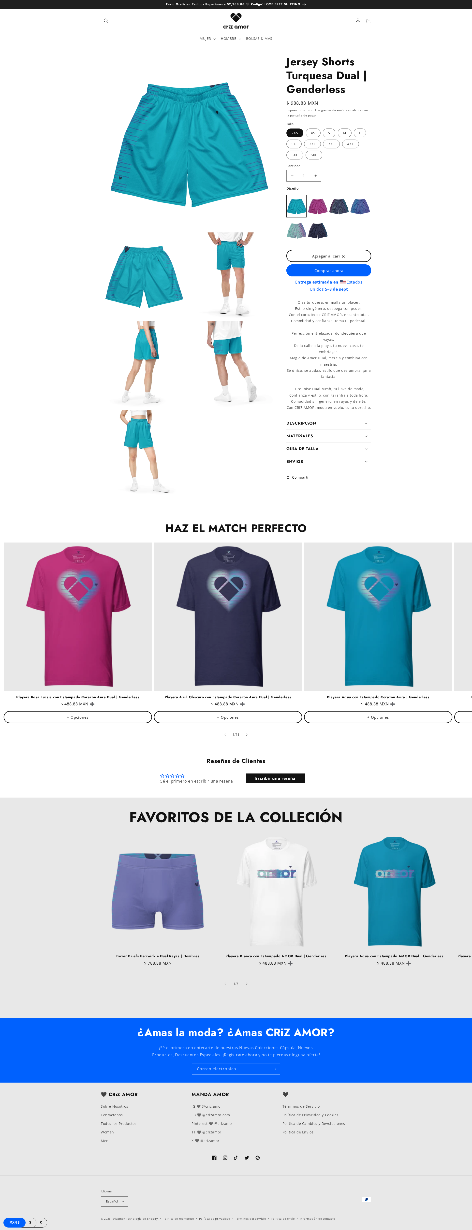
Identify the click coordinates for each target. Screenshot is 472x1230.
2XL (312, 144)
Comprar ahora (328, 270)
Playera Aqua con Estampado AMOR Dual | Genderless (394, 956)
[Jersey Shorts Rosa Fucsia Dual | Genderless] (318, 206)
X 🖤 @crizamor (205, 1140)
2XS (295, 132)
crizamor (119, 1218)
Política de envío (283, 1218)
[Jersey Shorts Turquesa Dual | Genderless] (296, 206)
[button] (106, 20)
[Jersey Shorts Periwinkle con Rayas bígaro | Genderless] (360, 206)
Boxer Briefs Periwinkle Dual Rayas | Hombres (157, 956)
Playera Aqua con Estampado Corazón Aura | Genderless (378, 697)
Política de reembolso (178, 1218)
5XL (295, 155)
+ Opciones (77, 717)
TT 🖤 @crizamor (206, 1132)
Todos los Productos (118, 1123)
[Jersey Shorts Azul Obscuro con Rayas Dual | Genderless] (339, 206)
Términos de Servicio (301, 1106)
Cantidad (293, 166)
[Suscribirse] (274, 1069)
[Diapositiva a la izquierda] (225, 734)
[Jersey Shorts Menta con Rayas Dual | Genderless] (296, 230)
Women (107, 1132)
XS (313, 132)
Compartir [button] (301, 477)
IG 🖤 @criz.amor (207, 1106)
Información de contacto (317, 1218)
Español (112, 1201)
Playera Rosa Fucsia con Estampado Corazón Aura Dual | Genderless (77, 697)
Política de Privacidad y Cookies (310, 1115)
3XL (331, 144)
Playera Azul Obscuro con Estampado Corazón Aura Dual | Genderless (228, 697)
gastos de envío (333, 110)
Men (105, 1140)
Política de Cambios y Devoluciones (313, 1123)
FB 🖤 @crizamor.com (211, 1115)
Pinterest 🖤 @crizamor (212, 1123)
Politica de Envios (298, 1132)
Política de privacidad (214, 1218)
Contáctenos (112, 1115)
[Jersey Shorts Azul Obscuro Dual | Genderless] (318, 230)
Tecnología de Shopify (142, 1218)
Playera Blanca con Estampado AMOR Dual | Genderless (276, 956)
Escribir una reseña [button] (275, 778)
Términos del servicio (250, 1218)
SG (294, 144)
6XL (314, 155)
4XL (350, 144)
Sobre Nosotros (114, 1106)
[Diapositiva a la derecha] (246, 734)
